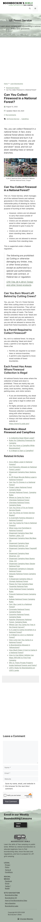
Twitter (7, 886)
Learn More (18, 824)
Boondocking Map (11, 895)
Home (6, 83)
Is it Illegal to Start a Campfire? (21, 451)
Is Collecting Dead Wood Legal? (21, 438)
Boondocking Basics (12, 88)
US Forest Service (13, 119)
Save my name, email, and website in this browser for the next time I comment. (20, 786)
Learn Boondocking (16, 83)
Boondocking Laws (11, 906)
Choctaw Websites (26, 919)
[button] (30, 9)
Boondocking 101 (11, 898)
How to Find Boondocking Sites (16, 900)
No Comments (11, 115)
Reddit (7, 888)
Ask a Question (10, 903)
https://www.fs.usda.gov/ (19, 424)
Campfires (25, 119)
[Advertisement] (20, 58)
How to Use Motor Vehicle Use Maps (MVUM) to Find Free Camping (21, 657)
